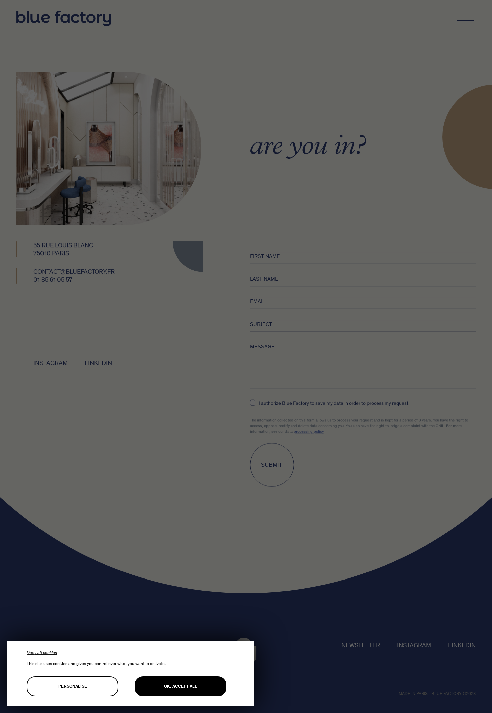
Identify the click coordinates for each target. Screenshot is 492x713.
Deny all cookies (42, 652)
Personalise (72, 686)
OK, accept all (180, 686)
